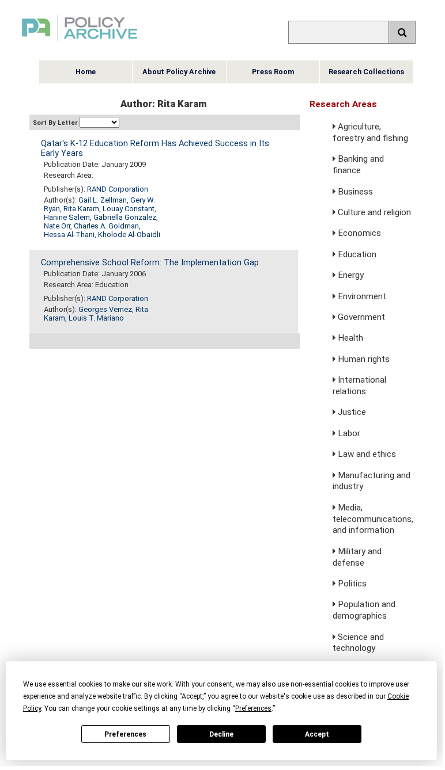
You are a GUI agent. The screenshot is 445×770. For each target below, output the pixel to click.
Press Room (273, 71)
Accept (317, 734)
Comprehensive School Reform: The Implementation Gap (150, 263)
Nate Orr (57, 226)
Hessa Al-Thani (69, 234)
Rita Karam (81, 208)
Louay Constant (128, 208)
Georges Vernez (105, 309)
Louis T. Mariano (96, 318)
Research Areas (343, 104)
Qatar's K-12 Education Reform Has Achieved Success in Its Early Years (155, 148)
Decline (221, 734)
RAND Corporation (117, 189)
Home (86, 71)
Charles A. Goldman (106, 226)
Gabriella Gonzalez (124, 217)
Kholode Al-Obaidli (129, 234)
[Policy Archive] (79, 42)
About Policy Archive (179, 71)
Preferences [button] (253, 708)
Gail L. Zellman (102, 200)
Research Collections (366, 71)
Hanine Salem (67, 217)
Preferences (125, 734)
